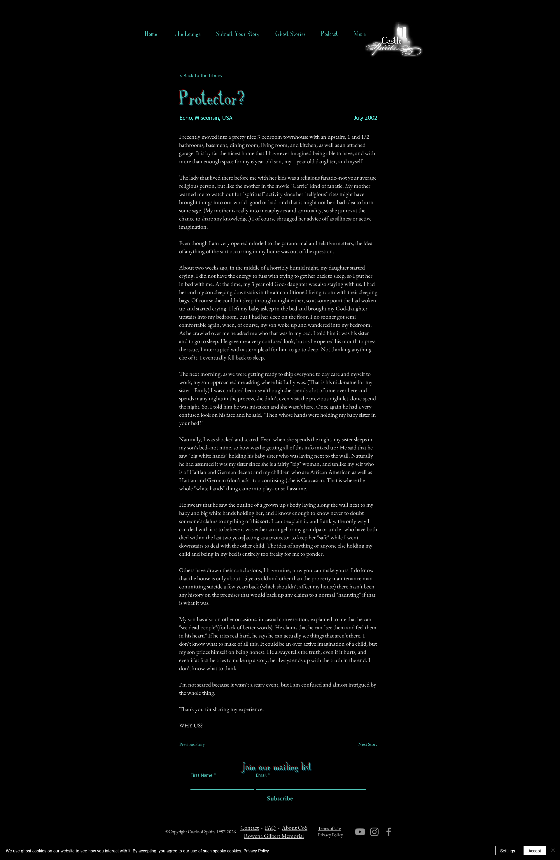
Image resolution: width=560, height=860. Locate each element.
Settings (507, 851)
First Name (201, 775)
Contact (249, 827)
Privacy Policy (330, 835)
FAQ (270, 827)
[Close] (553, 850)
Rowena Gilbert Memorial (274, 836)
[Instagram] (374, 832)
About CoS (294, 827)
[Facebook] (388, 832)
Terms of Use (329, 828)
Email (261, 775)
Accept (534, 851)
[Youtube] (360, 832)
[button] (290, 34)
